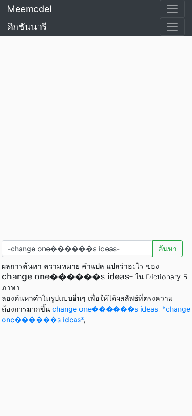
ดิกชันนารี (27, 26)
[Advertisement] (96, 136)
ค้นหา (167, 248)
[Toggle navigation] (172, 9)
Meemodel (29, 9)
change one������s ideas (105, 308)
